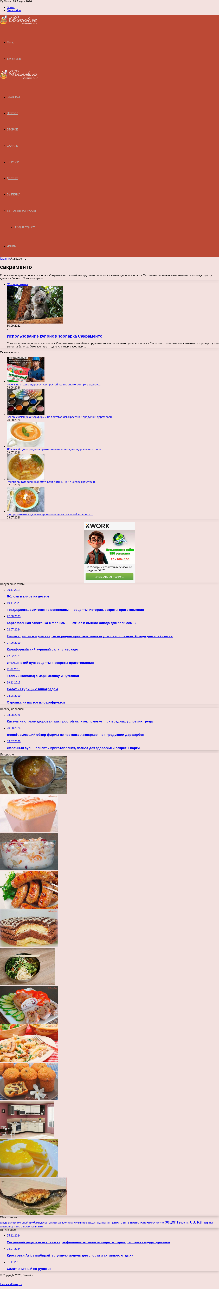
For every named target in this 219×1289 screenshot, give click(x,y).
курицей (62, 1222)
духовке (53, 1223)
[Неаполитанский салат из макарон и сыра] (29, 1061)
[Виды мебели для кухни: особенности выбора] (27, 1137)
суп (12, 1226)
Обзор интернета (24, 227)
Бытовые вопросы (21, 210)
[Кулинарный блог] (19, 23)
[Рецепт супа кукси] (27, 984)
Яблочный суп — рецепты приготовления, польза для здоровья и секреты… (55, 449)
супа (18, 1227)
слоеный (5, 1226)
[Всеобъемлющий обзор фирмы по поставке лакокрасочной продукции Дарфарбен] (25, 413)
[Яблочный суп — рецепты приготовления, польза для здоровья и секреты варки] (25, 446)
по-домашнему (103, 1223)
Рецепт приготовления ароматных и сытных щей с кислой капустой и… (52, 482)
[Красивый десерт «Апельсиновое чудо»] (29, 1175)
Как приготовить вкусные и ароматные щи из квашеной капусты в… (50, 514)
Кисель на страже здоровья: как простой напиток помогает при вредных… (54, 384)
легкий (70, 1223)
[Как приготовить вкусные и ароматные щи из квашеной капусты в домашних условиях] (25, 511)
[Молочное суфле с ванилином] (29, 831)
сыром (25, 1226)
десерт (44, 1222)
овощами (92, 1223)
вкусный (22, 1222)
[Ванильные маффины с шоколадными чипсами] (29, 1099)
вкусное (12, 1222)
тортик (34, 1226)
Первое (12, 113)
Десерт (12, 178)
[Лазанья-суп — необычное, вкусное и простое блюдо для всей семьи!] (33, 792)
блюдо (3, 1222)
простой (160, 1223)
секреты (208, 1222)
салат (196, 1222)
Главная (5, 258)
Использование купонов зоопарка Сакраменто (54, 336)
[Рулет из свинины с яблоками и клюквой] (29, 1022)
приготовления (142, 1222)
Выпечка (13, 194)
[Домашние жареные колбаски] (29, 907)
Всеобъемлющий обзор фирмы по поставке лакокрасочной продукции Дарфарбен (59, 417)
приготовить (120, 1222)
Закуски (13, 162)
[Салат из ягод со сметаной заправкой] (29, 869)
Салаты (12, 145)
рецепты (184, 1222)
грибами (34, 1222)
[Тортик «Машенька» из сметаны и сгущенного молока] (29, 946)
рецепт (171, 1222)
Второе (12, 129)
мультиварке (80, 1222)
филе (40, 1227)
